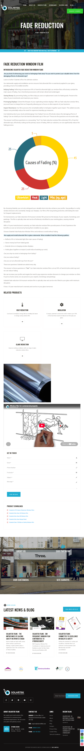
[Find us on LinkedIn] (18, 700)
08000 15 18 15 (36, 728)
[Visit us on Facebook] (6, 700)
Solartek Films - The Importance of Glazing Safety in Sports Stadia (15, 636)
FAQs (51, 721)
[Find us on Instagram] (30, 700)
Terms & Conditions (55, 734)
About (51, 718)
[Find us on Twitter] (12, 700)
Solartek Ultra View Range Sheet (17, 519)
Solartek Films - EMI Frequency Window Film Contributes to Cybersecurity (41, 637)
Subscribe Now (73, 696)
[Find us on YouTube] (24, 700)
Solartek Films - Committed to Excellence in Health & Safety (68, 636)
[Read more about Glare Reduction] (22, 356)
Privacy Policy (53, 729)
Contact (52, 726)
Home (25, 5)
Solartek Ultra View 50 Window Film (18, 513)
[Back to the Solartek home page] (14, 692)
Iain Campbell (55, 747)
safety (9, 628)
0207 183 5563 (36, 732)
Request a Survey (75, 11)
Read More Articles (72, 609)
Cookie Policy (53, 731)
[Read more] (78, 717)
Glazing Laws (63, 5)
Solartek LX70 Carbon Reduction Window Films (21, 510)
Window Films (42, 5)
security (37, 628)
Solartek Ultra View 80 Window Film (18, 516)
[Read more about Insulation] (62, 324)
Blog (71, 5)
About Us (32, 5)
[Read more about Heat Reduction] (22, 322)
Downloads (53, 5)
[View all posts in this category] (60, 628)
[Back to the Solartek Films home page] (10, 7)
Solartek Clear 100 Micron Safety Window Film (21, 522)
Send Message (13, 494)
